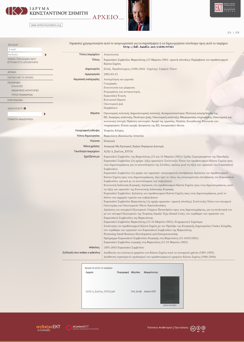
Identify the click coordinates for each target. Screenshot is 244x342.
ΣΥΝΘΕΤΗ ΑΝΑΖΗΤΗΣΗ (20, 119)
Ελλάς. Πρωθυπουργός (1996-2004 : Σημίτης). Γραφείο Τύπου (140, 68)
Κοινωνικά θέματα (114, 99)
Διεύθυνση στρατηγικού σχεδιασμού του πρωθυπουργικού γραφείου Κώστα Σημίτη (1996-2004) (160, 256)
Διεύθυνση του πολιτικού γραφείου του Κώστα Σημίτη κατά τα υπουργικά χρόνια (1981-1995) (159, 252)
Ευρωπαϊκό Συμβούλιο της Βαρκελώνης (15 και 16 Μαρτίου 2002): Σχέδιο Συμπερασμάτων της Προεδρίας (166, 156)
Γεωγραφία (110, 83)
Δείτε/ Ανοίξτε (170, 305)
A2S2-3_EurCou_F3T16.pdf (100, 291)
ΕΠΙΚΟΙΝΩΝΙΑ (15, 100)
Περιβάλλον (111, 107)
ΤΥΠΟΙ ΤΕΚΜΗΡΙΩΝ (22, 94)
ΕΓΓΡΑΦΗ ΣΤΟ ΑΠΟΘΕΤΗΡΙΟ (22, 62)
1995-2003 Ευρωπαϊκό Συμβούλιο (124, 247)
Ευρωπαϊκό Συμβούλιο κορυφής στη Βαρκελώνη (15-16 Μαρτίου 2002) (146, 242)
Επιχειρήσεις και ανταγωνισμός (122, 91)
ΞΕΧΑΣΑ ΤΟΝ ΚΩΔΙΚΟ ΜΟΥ (21, 59)
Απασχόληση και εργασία (119, 79)
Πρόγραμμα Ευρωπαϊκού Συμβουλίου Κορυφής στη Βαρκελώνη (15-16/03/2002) (151, 238)
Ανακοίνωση (111, 54)
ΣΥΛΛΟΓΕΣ (17, 86)
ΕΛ (229, 32)
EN (237, 32)
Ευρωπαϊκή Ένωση (115, 95)
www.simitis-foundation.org (46, 25)
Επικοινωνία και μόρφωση (119, 87)
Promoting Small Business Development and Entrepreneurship (141, 233)
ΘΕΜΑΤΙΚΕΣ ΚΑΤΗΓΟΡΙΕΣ (25, 90)
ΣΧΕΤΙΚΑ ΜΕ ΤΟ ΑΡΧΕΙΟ (21, 77)
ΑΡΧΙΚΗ (12, 72)
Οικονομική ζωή (113, 103)
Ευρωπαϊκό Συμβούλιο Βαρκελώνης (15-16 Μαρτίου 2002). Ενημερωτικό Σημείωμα (153, 221)
